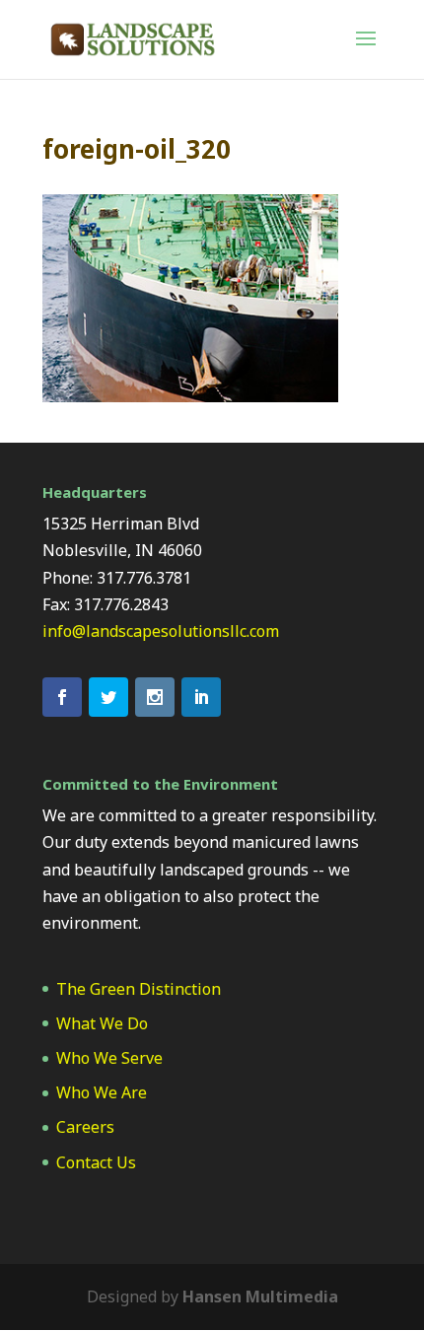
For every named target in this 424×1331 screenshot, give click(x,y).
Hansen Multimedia (260, 1296)
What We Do (102, 1023)
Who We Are (101, 1092)
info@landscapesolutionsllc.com (160, 631)
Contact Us (96, 1162)
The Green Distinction (138, 989)
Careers (85, 1127)
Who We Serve (109, 1058)
